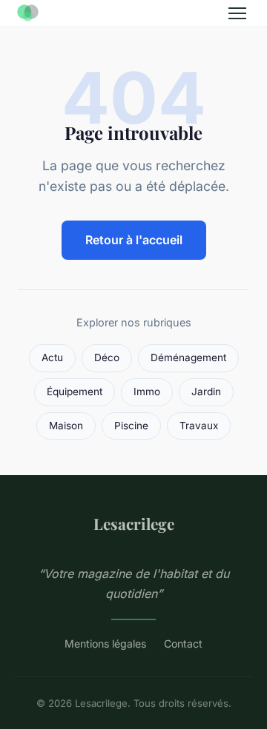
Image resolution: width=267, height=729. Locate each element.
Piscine (131, 425)
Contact (183, 643)
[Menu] (237, 13)
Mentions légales (105, 643)
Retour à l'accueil (133, 239)
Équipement (74, 391)
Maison (66, 425)
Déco (106, 357)
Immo (147, 391)
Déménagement (188, 357)
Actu (52, 357)
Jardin (206, 391)
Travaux (198, 425)
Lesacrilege (133, 523)
